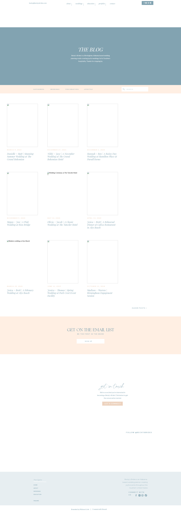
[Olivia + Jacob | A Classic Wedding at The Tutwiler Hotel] (62, 193)
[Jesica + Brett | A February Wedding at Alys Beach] (22, 261)
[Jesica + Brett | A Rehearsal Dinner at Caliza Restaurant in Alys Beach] (102, 193)
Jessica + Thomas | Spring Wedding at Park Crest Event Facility (61, 293)
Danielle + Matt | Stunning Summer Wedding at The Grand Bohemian (20, 156)
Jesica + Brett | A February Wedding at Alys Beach (20, 291)
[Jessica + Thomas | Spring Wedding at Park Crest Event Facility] (62, 261)
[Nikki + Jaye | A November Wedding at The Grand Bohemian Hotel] (62, 125)
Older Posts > (139, 308)
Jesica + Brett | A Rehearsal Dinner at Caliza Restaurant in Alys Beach (101, 224)
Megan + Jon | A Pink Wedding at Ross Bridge (18, 223)
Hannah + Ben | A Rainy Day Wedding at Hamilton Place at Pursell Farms (102, 156)
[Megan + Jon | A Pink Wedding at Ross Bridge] (22, 193)
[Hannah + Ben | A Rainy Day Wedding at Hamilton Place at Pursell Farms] (102, 125)
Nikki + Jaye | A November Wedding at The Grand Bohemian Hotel (60, 156)
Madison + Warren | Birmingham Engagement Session (99, 293)
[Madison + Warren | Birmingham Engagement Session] (102, 261)
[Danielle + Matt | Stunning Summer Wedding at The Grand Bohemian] (22, 125)
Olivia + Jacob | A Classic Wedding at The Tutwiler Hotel (62, 223)
